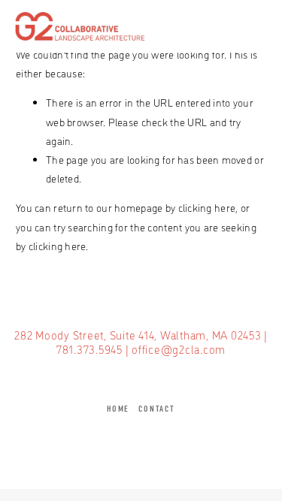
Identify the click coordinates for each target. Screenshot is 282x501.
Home (118, 408)
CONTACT (156, 408)
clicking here (207, 207)
